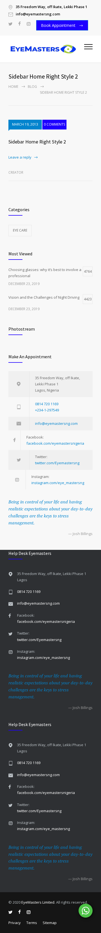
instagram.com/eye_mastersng (57, 482)
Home (13, 86)
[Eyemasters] (46, 49)
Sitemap (50, 922)
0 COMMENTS (54, 124)
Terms (31, 922)
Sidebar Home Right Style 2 (37, 141)
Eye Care (20, 230)
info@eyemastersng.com (56, 423)
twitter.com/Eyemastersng (57, 462)
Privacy (14, 922)
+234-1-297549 (47, 410)
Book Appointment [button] (59, 25)
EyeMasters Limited (37, 902)
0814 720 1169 (46, 403)
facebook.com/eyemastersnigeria (55, 443)
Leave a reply (19, 157)
